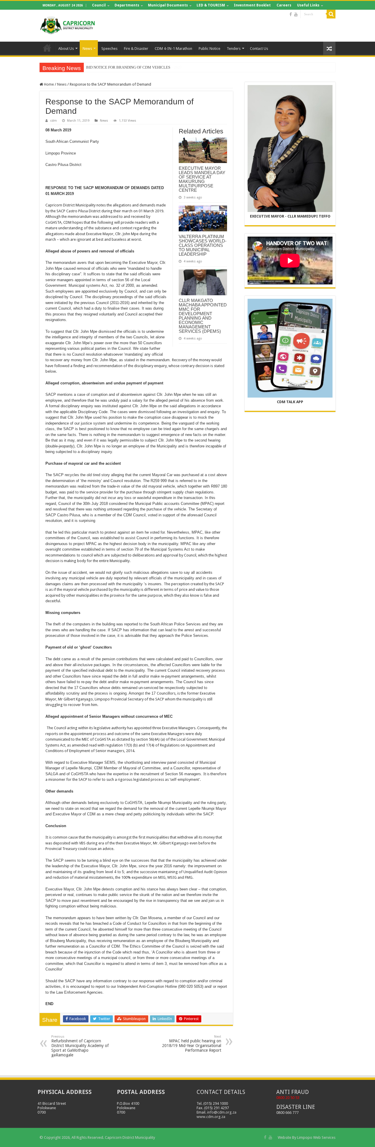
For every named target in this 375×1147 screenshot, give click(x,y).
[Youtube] (296, 14)
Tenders (234, 48)
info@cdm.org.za (221, 1112)
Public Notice (209, 48)
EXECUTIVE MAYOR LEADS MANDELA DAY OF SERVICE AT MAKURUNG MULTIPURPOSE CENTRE (202, 179)
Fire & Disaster (136, 48)
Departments (127, 5)
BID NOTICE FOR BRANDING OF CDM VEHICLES (128, 67)
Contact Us (259, 48)
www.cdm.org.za (211, 1116)
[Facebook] (290, 14)
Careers (284, 5)
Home (47, 48)
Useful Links (308, 5)
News (87, 48)
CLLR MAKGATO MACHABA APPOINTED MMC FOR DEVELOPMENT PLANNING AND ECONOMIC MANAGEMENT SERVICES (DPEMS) (203, 316)
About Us (66, 48)
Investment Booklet (252, 5)
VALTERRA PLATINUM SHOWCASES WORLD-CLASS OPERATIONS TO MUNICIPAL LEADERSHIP (202, 245)
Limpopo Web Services (316, 1137)
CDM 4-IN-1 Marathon (173, 48)
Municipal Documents (168, 5)
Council (99, 5)
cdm (53, 121)
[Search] (331, 14)
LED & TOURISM (211, 5)
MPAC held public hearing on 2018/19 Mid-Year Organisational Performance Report (191, 1044)
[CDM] (67, 25)
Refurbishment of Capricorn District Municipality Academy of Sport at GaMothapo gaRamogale (80, 1046)
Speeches (109, 48)
